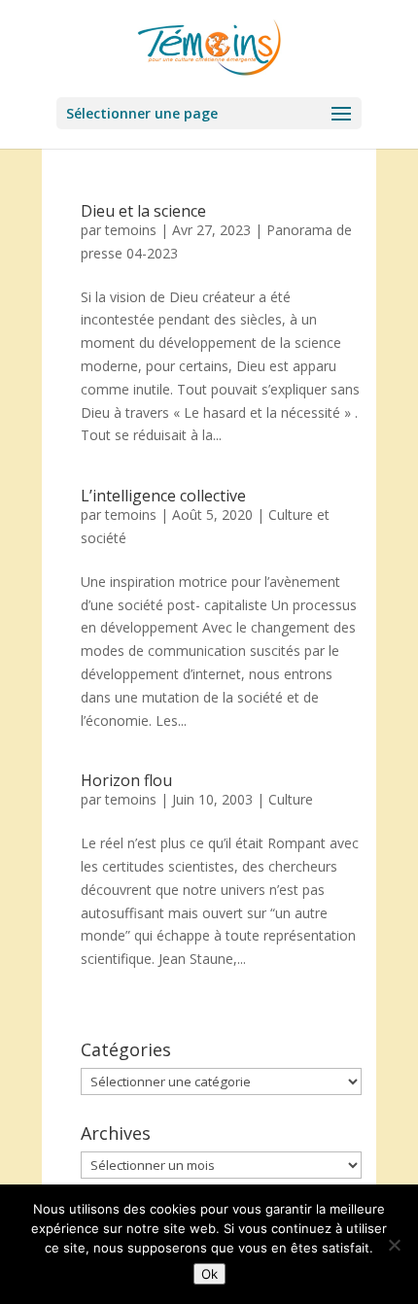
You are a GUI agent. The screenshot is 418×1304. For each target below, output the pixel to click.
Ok (209, 1274)
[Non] (393, 1244)
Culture (290, 799)
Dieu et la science (143, 211)
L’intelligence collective (163, 495)
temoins (131, 230)
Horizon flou (126, 780)
